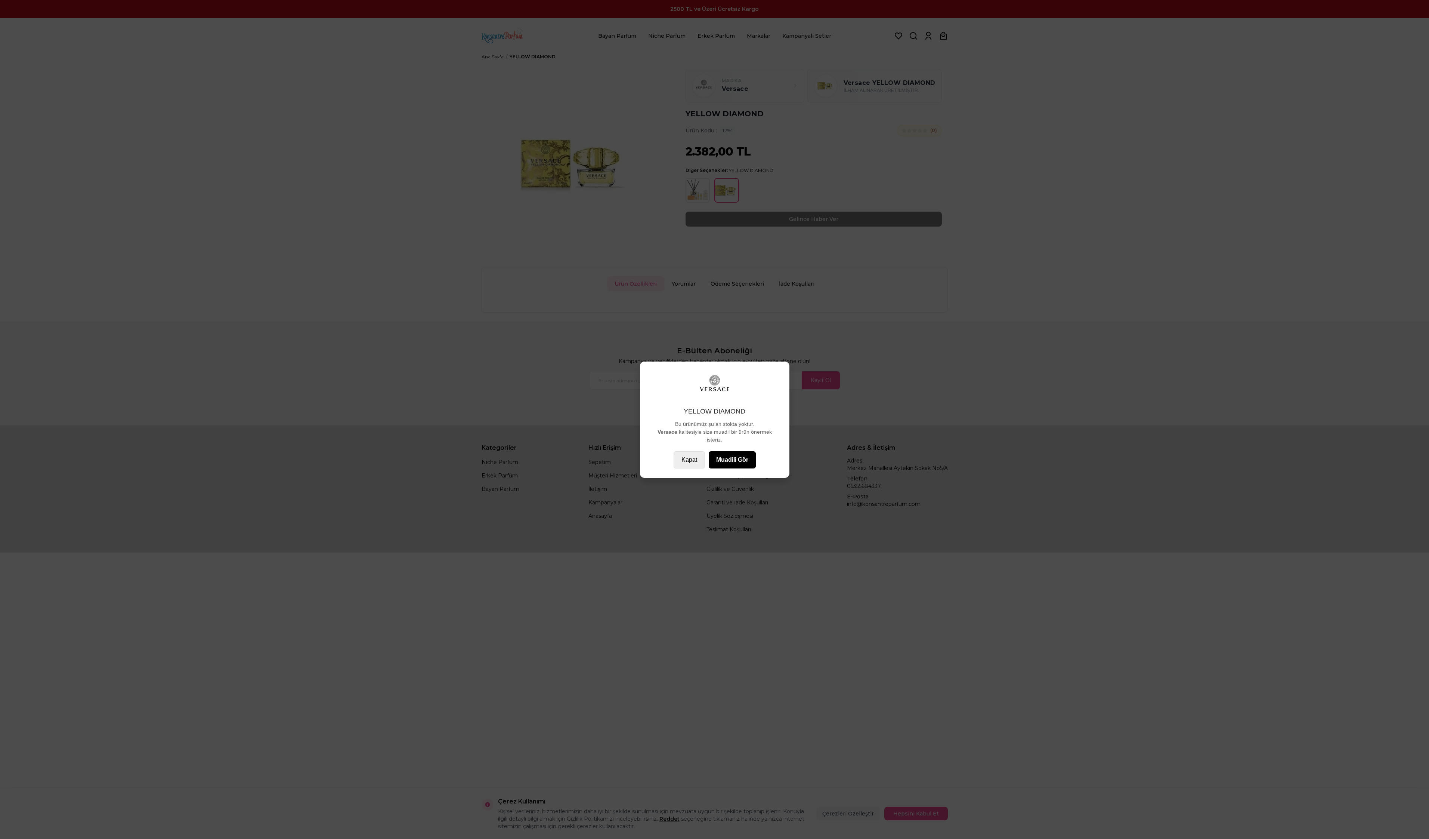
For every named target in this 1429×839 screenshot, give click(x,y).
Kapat (689, 460)
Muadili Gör (732, 460)
